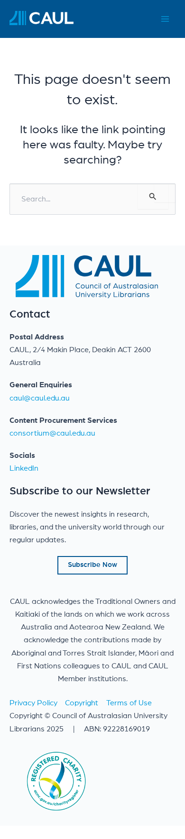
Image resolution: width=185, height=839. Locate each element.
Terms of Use (129, 703)
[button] (92, 565)
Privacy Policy (33, 703)
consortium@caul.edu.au (52, 433)
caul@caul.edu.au (39, 398)
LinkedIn (23, 468)
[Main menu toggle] (165, 19)
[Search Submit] (153, 196)
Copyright (81, 703)
